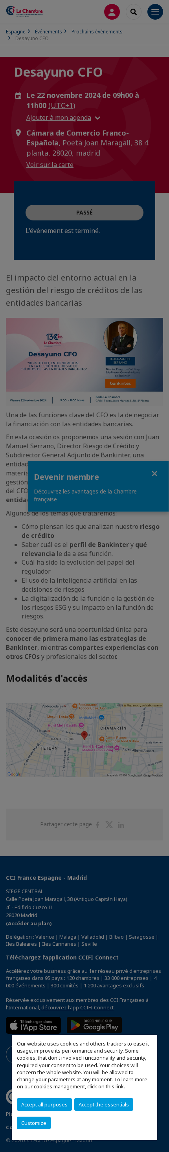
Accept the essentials (104, 1104)
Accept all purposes (44, 1104)
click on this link (105, 1086)
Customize (33, 1122)
